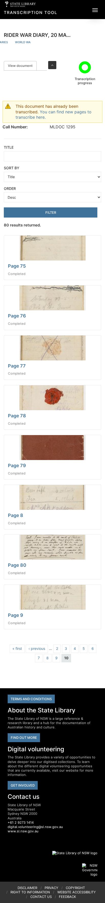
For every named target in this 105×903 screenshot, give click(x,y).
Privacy (51, 888)
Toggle (52, 65)
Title (9, 147)
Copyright (75, 888)
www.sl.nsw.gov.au (23, 831)
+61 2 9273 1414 (21, 822)
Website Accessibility (76, 892)
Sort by (11, 168)
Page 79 (17, 465)
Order (10, 188)
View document (22, 66)
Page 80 (17, 565)
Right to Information (30, 892)
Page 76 (17, 315)
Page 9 (15, 615)
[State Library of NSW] (71, 853)
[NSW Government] (89, 870)
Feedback (67, 897)
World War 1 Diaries (30, 42)
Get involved (23, 785)
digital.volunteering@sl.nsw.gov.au (35, 827)
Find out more (24, 738)
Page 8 (15, 515)
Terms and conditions (31, 699)
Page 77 (17, 366)
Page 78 (17, 415)
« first (17, 648)
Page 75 (17, 266)
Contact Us (41, 897)
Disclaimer (27, 888)
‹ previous (37, 648)
